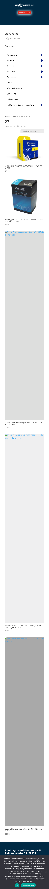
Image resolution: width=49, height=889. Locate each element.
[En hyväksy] (46, 872)
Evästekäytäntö (28, 885)
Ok (17, 885)
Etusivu (7, 116)
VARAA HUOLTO (24, 12)
